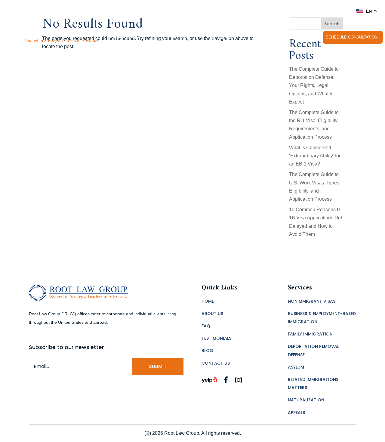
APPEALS (296, 413)
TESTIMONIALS (271, 37)
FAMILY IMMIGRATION (310, 334)
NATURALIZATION (306, 400)
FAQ (241, 37)
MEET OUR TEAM (215, 37)
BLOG (207, 351)
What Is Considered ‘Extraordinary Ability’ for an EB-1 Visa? (314, 155)
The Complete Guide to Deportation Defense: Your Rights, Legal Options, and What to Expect (314, 85)
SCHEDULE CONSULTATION (351, 37)
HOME (208, 301)
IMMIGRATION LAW (126, 37)
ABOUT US (212, 314)
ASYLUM (296, 367)
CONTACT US (304, 37)
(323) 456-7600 (330, 10)
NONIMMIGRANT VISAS (311, 301)
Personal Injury (174, 37)
